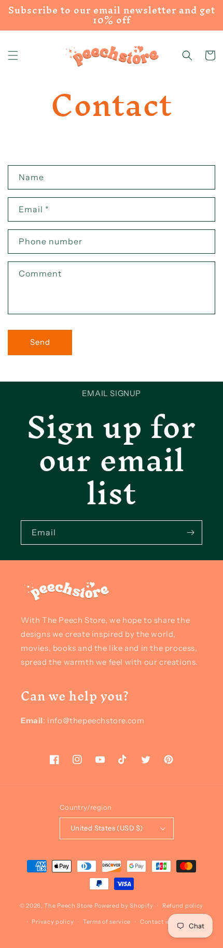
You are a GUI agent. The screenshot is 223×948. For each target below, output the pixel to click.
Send (40, 342)
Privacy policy (53, 921)
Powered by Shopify (124, 905)
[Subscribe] (190, 532)
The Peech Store (68, 905)
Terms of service (107, 921)
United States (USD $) (107, 828)
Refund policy (182, 905)
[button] (13, 55)
